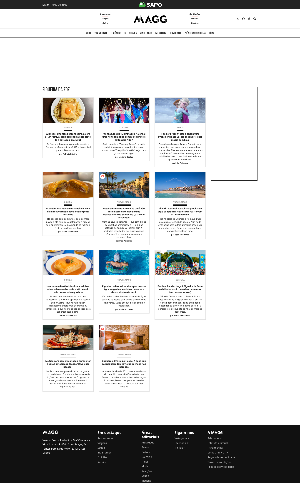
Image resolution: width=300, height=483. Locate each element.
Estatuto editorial (218, 443)
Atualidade (148, 442)
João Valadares (182, 235)
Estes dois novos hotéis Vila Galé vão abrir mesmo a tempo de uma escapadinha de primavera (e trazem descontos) (124, 213)
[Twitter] (249, 19)
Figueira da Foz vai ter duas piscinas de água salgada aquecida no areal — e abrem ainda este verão (124, 289)
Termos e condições (219, 462)
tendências (115, 33)
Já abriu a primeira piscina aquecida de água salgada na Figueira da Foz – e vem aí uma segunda (180, 211)
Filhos (180, 127)
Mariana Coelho (126, 157)
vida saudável (101, 33)
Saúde (105, 23)
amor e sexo (146, 33)
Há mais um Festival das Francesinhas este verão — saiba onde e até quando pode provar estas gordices (68, 289)
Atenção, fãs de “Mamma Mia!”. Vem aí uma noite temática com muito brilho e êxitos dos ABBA (124, 136)
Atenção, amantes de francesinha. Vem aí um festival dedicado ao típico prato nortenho (68, 211)
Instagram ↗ (182, 438)
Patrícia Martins (69, 315)
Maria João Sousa (70, 231)
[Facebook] (243, 19)
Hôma (211, 33)
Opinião (194, 18)
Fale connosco (216, 438)
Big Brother (194, 14)
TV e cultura (160, 33)
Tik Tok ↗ (180, 447)
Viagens (105, 18)
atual (88, 33)
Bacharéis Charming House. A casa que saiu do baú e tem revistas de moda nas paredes (124, 364)
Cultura (124, 127)
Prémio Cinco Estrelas (195, 33)
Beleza (145, 447)
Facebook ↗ (182, 443)
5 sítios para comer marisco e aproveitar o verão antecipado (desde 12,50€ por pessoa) (68, 364)
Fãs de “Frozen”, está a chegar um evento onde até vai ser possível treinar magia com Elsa (180, 136)
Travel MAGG (175, 33)
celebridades (131, 33)
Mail (54, 5)
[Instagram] (238, 19)
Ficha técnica (215, 447)
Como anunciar (218, 452)
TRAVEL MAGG (124, 202)
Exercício (147, 457)
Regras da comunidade (221, 457)
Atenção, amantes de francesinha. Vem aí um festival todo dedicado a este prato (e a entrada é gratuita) (68, 136)
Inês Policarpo (181, 163)
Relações (147, 471)
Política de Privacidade (221, 466)
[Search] (255, 19)
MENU (45, 5)
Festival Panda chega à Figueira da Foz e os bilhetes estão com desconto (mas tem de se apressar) (180, 289)
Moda (145, 466)
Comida (68, 127)
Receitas (194, 23)
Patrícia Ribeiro (70, 154)
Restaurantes (105, 14)
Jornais (62, 5)
